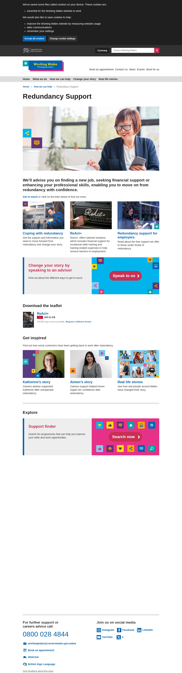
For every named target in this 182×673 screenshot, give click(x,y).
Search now (124, 437)
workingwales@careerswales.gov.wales (55, 643)
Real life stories (108, 79)
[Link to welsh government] (32, 51)
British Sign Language (41, 664)
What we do (40, 79)
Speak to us (124, 276)
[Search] (156, 50)
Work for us (152, 69)
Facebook (128, 629)
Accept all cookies (34, 38)
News (132, 69)
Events (141, 69)
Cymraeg (102, 50)
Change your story (84, 79)
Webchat (33, 657)
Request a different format (79, 322)
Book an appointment (101, 69)
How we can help (60, 79)
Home (26, 79)
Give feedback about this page (38, 671)
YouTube (108, 636)
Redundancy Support (67, 86)
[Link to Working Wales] (43, 65)
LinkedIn (148, 629)
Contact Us (121, 69)
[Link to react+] (28, 320)
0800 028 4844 (46, 634)
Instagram (108, 629)
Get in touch (30, 196)
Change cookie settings (62, 38)
